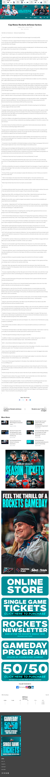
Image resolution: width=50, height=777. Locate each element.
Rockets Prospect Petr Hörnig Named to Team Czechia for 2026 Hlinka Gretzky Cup (15, 433)
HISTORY (3, 769)
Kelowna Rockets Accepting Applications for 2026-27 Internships (42, 442)
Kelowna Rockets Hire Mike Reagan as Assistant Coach (16, 422)
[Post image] (4, 423)
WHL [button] (26, 17)
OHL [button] (31, 17)
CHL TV (3, 761)
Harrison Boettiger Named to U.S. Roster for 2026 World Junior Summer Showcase (41, 433)
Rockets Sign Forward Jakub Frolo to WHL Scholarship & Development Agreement (41, 423)
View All (47, 694)
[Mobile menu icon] (47, 17)
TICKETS (3, 764)
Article (23, 27)
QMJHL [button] (35, 17)
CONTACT (3, 766)
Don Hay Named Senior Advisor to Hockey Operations (15, 442)
